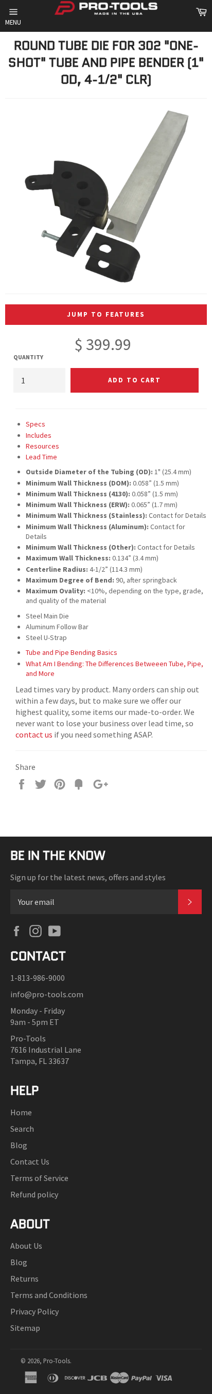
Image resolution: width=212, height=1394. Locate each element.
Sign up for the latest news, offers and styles (88, 877)
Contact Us (29, 1161)
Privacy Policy (34, 1311)
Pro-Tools (56, 1361)
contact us (33, 734)
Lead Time (41, 456)
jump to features (106, 314)
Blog (18, 1145)
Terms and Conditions (48, 1295)
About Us (26, 1246)
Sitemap (25, 1328)
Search (22, 1129)
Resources (42, 446)
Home (21, 1112)
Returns (24, 1278)
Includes (38, 435)
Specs (35, 424)
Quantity (28, 357)
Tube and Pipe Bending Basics (71, 652)
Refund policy (34, 1194)
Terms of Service (39, 1178)
